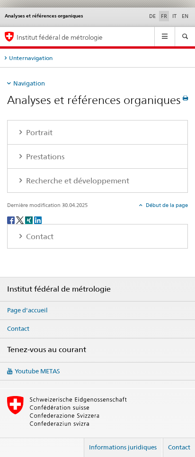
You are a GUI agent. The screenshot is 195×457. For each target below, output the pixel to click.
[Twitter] (20, 219)
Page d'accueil (27, 310)
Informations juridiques (123, 447)
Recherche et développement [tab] (76, 180)
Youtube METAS (37, 371)
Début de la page (166, 205)
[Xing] (29, 219)
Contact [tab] (38, 236)
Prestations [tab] (44, 156)
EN (185, 16)
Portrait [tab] (38, 132)
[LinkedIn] (38, 219)
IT (174, 16)
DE (152, 16)
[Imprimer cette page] (185, 98)
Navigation (29, 83)
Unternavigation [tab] (31, 57)
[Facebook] (11, 219)
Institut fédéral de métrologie (60, 37)
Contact (18, 328)
